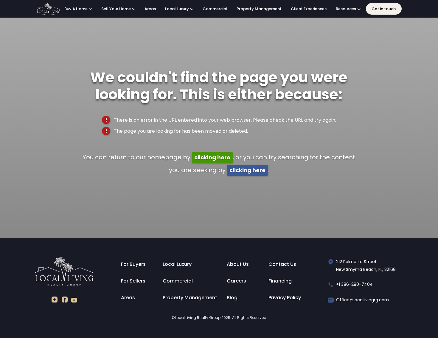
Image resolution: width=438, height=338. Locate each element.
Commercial (215, 9)
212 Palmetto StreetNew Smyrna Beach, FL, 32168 (366, 265)
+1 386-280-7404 (354, 284)
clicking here (212, 157)
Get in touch (384, 9)
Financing (280, 280)
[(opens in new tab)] (54, 301)
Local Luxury (177, 264)
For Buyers (133, 264)
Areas (150, 9)
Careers (236, 280)
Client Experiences (309, 9)
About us (238, 264)
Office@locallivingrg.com (362, 300)
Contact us (282, 264)
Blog (232, 297)
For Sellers (133, 280)
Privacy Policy (284, 297)
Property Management (259, 9)
